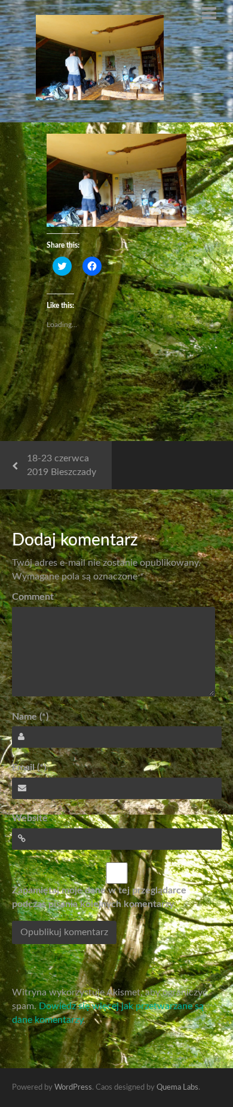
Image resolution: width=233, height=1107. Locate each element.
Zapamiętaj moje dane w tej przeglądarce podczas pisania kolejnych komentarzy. (99, 897)
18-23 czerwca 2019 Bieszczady (61, 465)
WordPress (73, 1087)
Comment (33, 597)
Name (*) (30, 716)
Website (30, 818)
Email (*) (29, 767)
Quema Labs (177, 1087)
